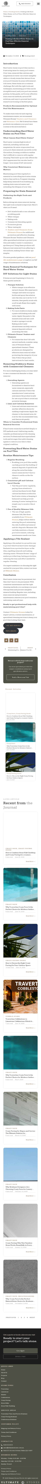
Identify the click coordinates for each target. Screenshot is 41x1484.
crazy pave (11, 713)
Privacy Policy (6, 1436)
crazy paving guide (23, 713)
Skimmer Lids (12, 122)
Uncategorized (14, 12)
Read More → (30, 861)
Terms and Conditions (9, 1432)
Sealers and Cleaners (26, 119)
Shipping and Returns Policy (11, 1428)
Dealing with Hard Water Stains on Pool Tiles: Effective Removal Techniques (19, 41)
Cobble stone (13, 1016)
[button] (38, 4)
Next (32, 1317)
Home (5, 12)
